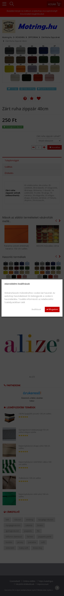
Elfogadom (53, 309)
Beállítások (36, 309)
